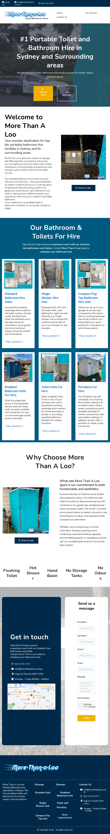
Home (60, 12)
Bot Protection (83, 698)
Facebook (6, 3)
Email (80, 663)
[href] (31, 702)
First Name (82, 622)
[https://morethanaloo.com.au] (25, 15)
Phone (80, 649)
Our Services (91, 12)
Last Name (82, 636)
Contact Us (62, 17)
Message (81, 677)
